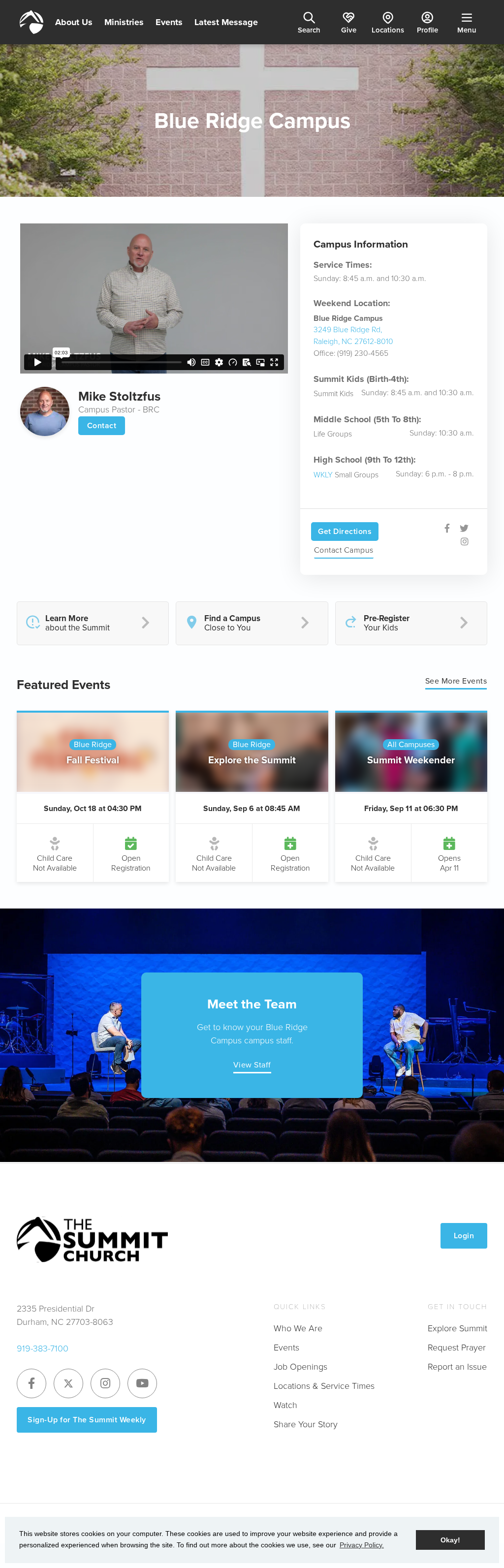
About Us (74, 22)
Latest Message (226, 22)
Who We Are (298, 1328)
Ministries (124, 22)
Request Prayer (457, 1347)
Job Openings (300, 1366)
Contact (102, 425)
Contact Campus (344, 550)
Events (169, 22)
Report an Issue (457, 1366)
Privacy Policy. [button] (362, 1545)
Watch (285, 1405)
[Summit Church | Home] (31, 22)
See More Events (456, 681)
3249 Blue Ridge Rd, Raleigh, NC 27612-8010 (353, 335)
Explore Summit (457, 1328)
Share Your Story (306, 1424)
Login (464, 1235)
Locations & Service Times (324, 1386)
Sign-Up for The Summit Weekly (87, 1419)
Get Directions (345, 531)
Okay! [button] (450, 1540)
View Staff (252, 1064)
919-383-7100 (42, 1348)
